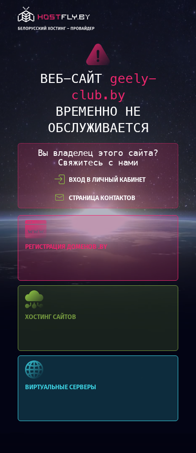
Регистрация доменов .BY (98, 248)
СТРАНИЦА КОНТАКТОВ (102, 198)
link (56, 21)
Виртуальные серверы (98, 388)
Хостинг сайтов (98, 318)
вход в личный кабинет (107, 180)
